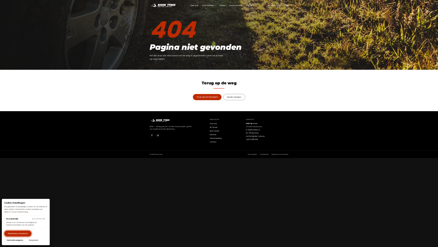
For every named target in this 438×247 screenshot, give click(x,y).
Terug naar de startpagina (207, 97)
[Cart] (286, 5)
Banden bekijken (234, 97)
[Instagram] (158, 135)
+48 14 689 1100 (252, 139)
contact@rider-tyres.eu (255, 136)
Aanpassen (33, 240)
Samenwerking (235, 5)
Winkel (222, 5)
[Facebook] (152, 135)
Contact (250, 5)
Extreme (213, 134)
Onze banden (208, 5)
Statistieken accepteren (18, 233)
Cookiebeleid (264, 154)
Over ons (194, 5)
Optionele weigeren (15, 240)
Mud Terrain (214, 131)
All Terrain (214, 127)
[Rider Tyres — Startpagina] (163, 5)
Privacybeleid (252, 154)
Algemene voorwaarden (279, 154)
